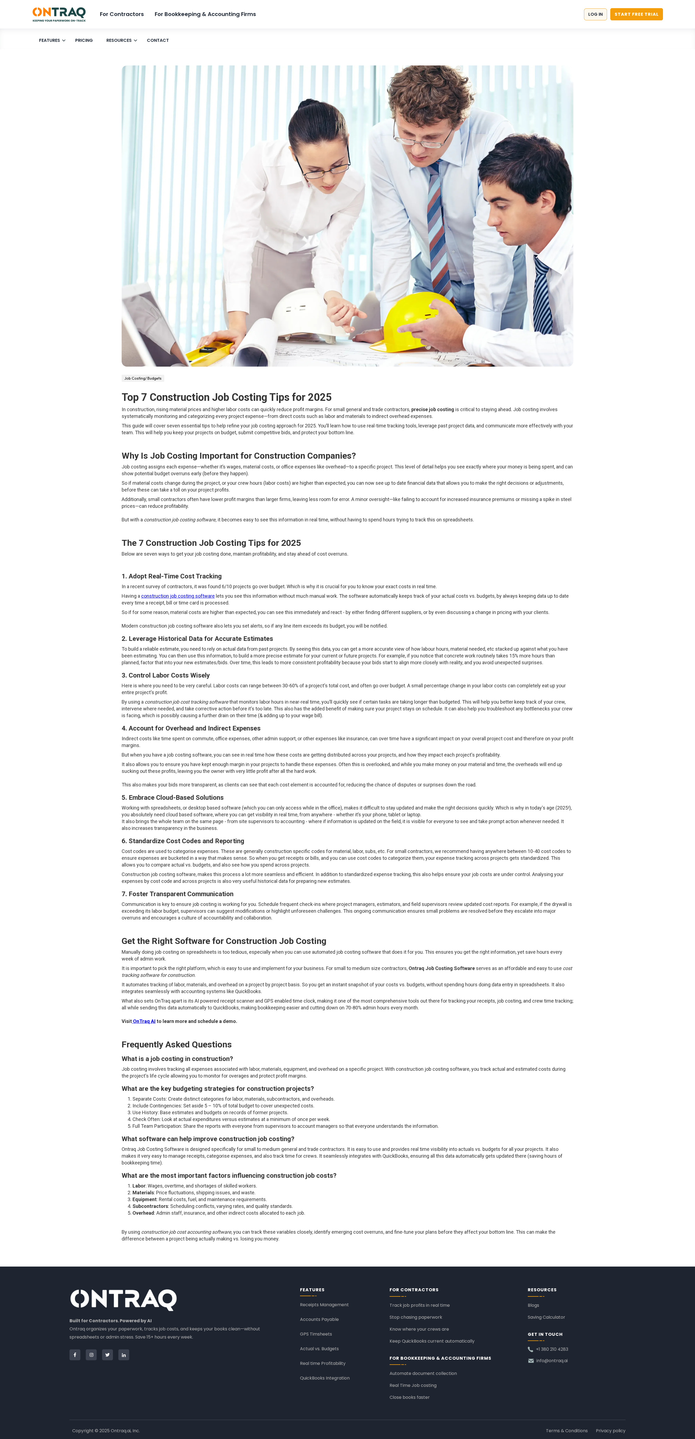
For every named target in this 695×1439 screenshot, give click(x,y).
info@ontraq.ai (552, 1361)
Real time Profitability (323, 1363)
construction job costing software (178, 596)
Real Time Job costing (413, 1385)
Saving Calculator (546, 1317)
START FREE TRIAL (637, 14)
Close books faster (410, 1397)
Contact (158, 40)
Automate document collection (423, 1373)
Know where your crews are (419, 1329)
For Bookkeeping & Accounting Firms (205, 14)
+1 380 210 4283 (552, 1349)
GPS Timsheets (316, 1334)
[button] (53, 39)
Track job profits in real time (420, 1305)
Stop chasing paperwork (416, 1317)
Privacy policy (611, 1431)
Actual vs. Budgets (319, 1349)
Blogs (533, 1305)
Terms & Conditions (567, 1431)
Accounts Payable (319, 1319)
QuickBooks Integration (325, 1378)
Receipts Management (324, 1305)
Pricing (84, 40)
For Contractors (122, 14)
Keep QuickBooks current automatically (432, 1341)
